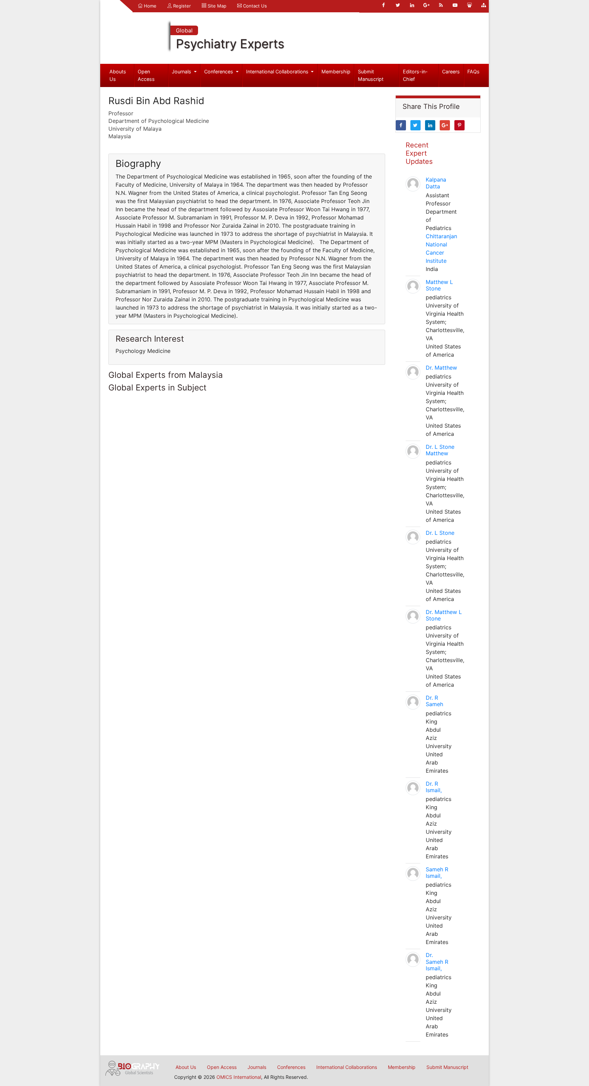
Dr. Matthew (441, 367)
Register (181, 6)
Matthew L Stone (439, 285)
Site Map (216, 6)
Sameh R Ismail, (437, 872)
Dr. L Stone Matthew (440, 450)
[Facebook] (383, 5)
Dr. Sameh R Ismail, (437, 961)
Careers (451, 71)
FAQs (473, 71)
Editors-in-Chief (415, 75)
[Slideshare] (469, 5)
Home (149, 6)
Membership (335, 71)
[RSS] (441, 5)
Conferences (219, 71)
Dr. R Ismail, (434, 787)
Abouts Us (117, 75)
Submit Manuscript (370, 75)
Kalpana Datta (436, 182)
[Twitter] (398, 5)
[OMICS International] (132, 1067)
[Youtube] (455, 5)
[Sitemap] (484, 5)
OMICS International (238, 1077)
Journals (182, 71)
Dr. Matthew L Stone (444, 615)
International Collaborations (278, 71)
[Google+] (426, 5)
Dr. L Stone (440, 532)
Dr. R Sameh (434, 701)
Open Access (146, 75)
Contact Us (254, 6)
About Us (186, 1067)
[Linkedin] (412, 5)
